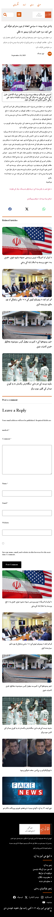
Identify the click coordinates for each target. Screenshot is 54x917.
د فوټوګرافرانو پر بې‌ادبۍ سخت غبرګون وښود (36, 770)
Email (5, 503)
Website (5, 523)
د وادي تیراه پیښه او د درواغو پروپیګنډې (39, 198)
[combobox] (8, 14)
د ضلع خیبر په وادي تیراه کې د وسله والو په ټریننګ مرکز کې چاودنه (30, 189)
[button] (19, 14)
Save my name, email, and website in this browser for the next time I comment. (26, 553)
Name (5, 483)
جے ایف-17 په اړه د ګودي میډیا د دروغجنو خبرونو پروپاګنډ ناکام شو (27, 808)
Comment (6, 439)
